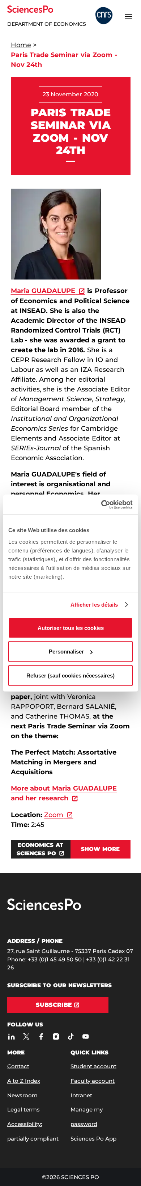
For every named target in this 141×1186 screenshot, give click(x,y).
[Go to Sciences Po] (44, 908)
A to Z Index (23, 1080)
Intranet (81, 1095)
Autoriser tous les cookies (71, 627)
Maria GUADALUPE (43, 291)
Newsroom (22, 1095)
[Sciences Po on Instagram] (56, 1036)
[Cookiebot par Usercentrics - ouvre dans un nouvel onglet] (101, 504)
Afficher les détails (94, 605)
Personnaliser (66, 651)
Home (21, 45)
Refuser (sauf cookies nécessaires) (70, 675)
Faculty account (92, 1080)
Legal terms (23, 1109)
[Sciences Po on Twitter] (26, 1036)
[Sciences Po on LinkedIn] (11, 1036)
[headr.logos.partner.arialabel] (104, 16)
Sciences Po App (93, 1138)
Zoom (53, 815)
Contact (18, 1066)
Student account (93, 1066)
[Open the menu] (128, 16)
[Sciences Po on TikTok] (71, 1036)
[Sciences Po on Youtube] (85, 1036)
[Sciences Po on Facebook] (41, 1036)
